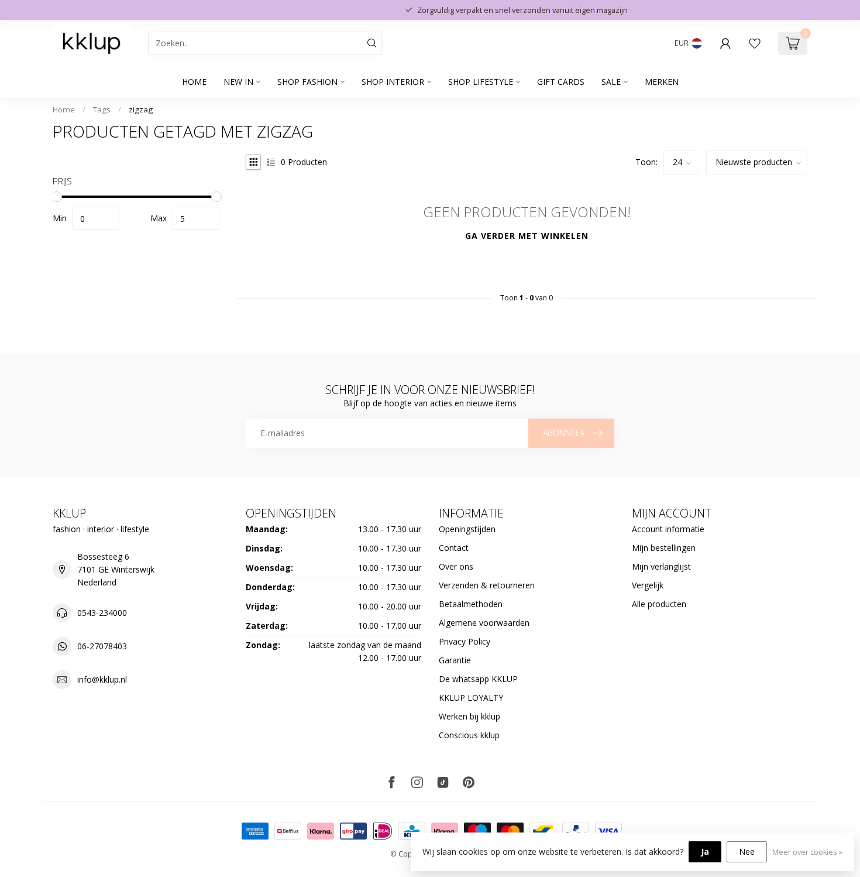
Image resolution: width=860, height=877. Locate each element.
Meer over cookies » (807, 852)
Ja (705, 851)
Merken (662, 81)
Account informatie (668, 529)
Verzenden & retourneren (487, 585)
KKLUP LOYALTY (471, 697)
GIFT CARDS (560, 81)
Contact (454, 547)
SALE (611, 81)
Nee (747, 851)
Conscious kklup (469, 735)
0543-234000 (102, 612)
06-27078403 (102, 646)
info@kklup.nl (102, 679)
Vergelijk (647, 585)
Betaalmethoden (471, 603)
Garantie (455, 660)
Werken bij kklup (469, 716)
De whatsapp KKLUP (478, 678)
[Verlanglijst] (755, 43)
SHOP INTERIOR (393, 81)
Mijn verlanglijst (661, 566)
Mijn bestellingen (664, 547)
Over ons (456, 566)
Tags (102, 109)
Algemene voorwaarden (484, 622)
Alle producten (659, 603)
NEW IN (238, 81)
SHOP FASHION (307, 81)
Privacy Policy (464, 641)
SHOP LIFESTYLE (480, 81)
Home (194, 81)
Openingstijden (467, 529)
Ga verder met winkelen (527, 235)
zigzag (141, 109)
